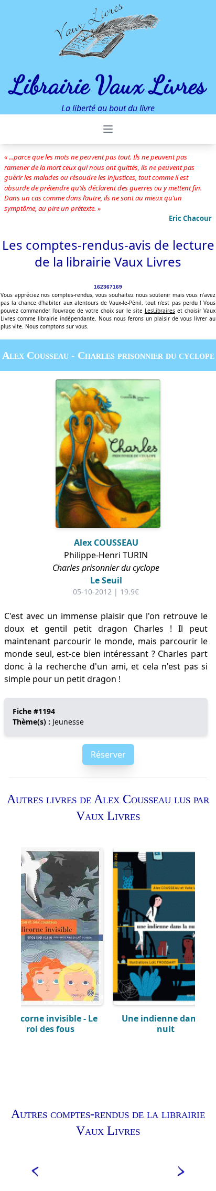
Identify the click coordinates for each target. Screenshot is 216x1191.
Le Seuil (106, 580)
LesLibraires (160, 310)
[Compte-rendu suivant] (181, 1170)
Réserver (108, 754)
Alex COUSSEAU (106, 542)
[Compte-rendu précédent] (34, 1170)
